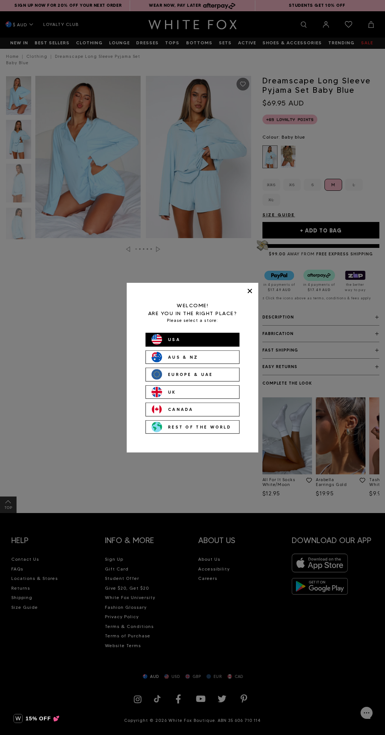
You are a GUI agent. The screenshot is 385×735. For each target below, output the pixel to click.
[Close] (249, 290)
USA (174, 339)
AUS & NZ (183, 356)
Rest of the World (199, 426)
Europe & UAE (190, 374)
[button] (37, 718)
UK (172, 391)
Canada (181, 409)
